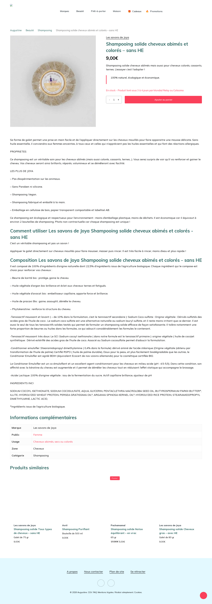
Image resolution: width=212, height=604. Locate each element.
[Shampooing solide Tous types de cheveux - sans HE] (33, 496)
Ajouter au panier (163, 99)
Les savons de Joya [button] (117, 37)
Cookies (138, 592)
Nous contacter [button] (93, 571)
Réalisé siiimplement (124, 592)
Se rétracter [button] (138, 571)
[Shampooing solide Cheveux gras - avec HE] (179, 496)
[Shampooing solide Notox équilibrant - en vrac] (130, 496)
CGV (90, 592)
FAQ (95, 592)
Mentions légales (106, 592)
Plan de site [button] (116, 571)
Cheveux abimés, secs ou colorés (53, 441)
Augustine (16, 30)
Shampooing (45, 30)
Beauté (30, 30)
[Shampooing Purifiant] (82, 496)
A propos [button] (72, 571)
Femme (37, 434)
